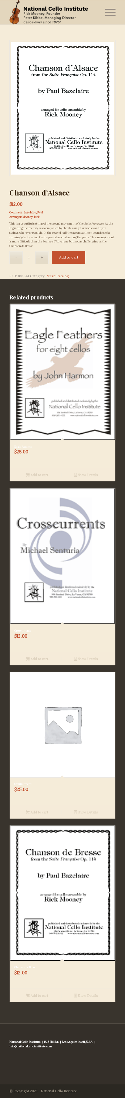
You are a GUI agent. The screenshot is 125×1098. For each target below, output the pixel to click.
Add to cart (68, 257)
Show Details (87, 475)
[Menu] (107, 12)
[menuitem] (107, 12)
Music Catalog (57, 276)
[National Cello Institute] (51, 12)
